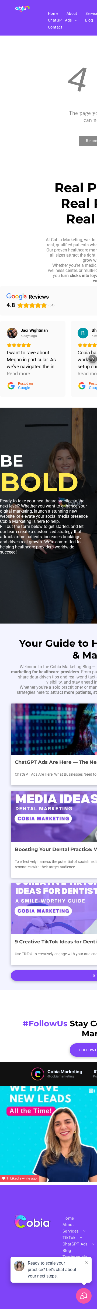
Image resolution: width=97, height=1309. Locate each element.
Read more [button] (18, 373)
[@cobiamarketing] (37, 1074)
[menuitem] (53, 13)
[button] (4, 359)
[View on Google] (12, 333)
